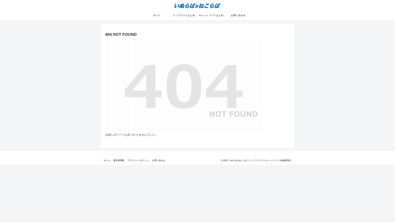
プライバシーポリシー (138, 160)
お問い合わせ (158, 160)
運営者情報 (118, 160)
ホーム (107, 160)
